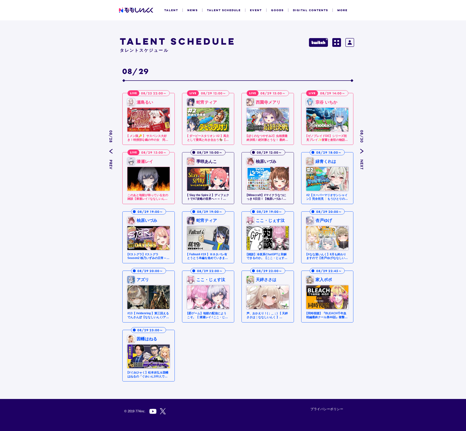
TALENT (171, 10)
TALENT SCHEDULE (224, 10)
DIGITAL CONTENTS (310, 10)
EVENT (256, 10)
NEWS (192, 10)
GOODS (277, 10)
